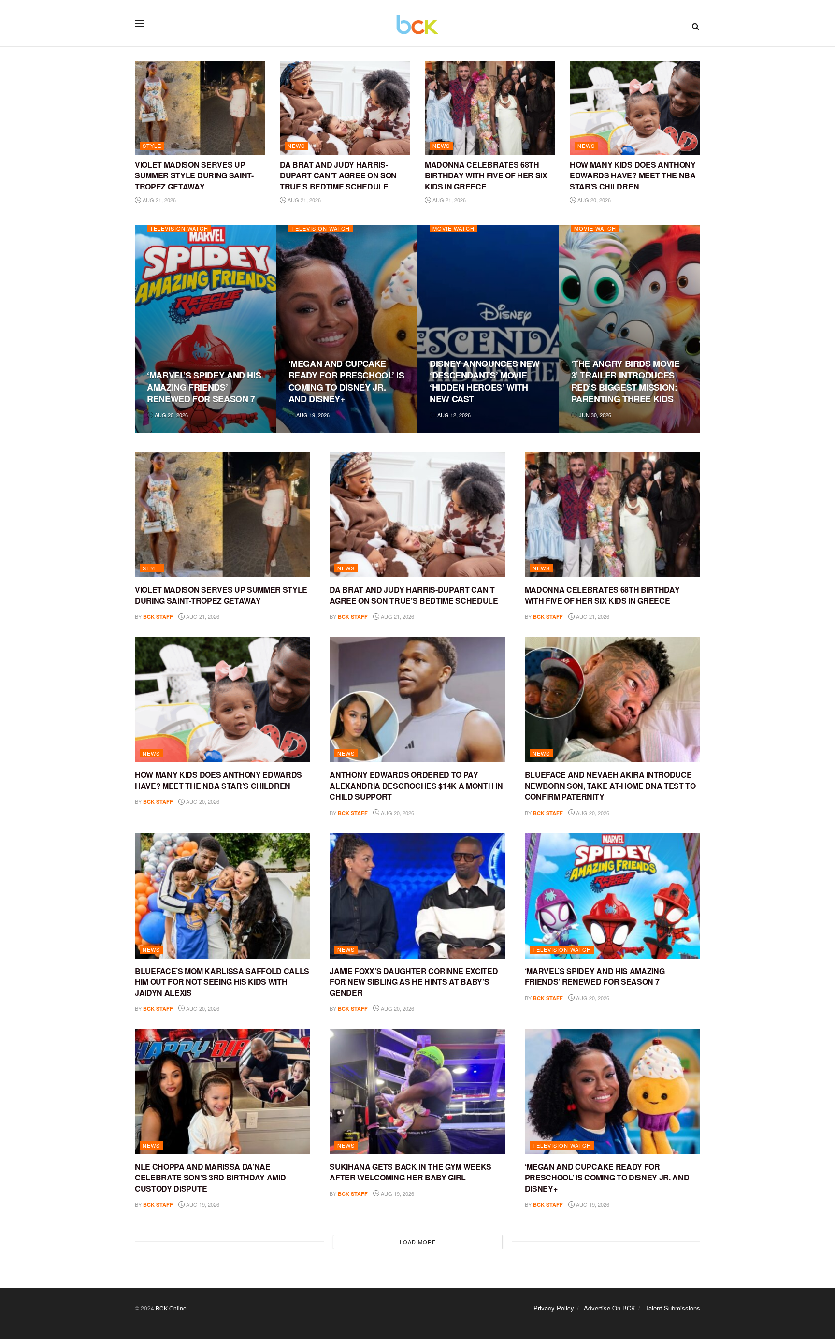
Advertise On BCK (609, 1307)
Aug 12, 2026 (453, 415)
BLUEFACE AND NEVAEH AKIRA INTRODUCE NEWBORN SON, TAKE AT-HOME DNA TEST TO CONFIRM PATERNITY (610, 785)
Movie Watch (453, 228)
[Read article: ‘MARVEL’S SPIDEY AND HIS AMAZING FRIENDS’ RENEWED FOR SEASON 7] (612, 896)
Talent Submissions (672, 1307)
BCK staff (158, 616)
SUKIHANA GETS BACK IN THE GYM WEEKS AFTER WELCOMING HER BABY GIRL (410, 1172)
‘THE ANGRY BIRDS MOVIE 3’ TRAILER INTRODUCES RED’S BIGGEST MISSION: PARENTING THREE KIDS (625, 381)
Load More (418, 1242)
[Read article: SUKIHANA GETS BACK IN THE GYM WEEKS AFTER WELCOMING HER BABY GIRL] (417, 1091)
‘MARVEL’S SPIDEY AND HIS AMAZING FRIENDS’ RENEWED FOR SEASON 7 (204, 387)
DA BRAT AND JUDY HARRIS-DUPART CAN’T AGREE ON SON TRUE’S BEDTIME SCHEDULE (338, 175)
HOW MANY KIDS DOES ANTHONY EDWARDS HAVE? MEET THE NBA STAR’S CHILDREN (633, 175)
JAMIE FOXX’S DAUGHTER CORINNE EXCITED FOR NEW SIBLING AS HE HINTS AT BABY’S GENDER (414, 981)
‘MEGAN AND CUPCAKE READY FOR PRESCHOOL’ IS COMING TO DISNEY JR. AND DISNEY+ (346, 381)
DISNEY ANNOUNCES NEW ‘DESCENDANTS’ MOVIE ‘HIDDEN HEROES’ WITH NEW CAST (485, 381)
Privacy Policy (553, 1307)
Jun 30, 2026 (594, 415)
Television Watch (179, 228)
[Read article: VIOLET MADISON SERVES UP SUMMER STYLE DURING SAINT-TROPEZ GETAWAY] (200, 108)
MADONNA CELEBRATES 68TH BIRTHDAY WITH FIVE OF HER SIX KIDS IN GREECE (486, 175)
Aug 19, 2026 (312, 415)
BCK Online (171, 1308)
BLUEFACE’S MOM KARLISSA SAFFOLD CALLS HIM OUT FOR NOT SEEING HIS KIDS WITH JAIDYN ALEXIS (222, 981)
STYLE (152, 145)
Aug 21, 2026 (158, 200)
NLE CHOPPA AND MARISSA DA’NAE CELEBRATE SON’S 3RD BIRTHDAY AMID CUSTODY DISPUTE (210, 1177)
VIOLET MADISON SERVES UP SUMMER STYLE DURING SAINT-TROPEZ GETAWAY (194, 175)
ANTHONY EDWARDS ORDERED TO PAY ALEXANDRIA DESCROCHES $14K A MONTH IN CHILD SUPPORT (416, 785)
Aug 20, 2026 (593, 200)
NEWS (296, 145)
